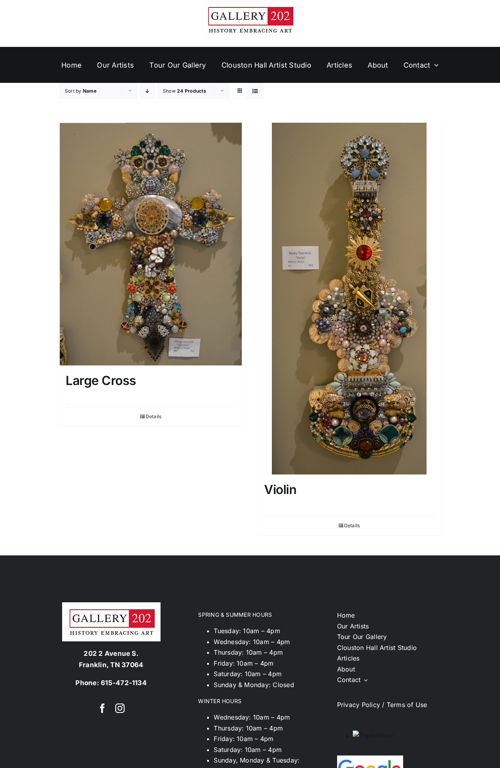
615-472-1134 (124, 683)
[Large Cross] (151, 244)
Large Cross (101, 380)
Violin (280, 489)
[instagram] (120, 708)
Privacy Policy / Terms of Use (382, 705)
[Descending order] (147, 91)
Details (154, 416)
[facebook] (102, 708)
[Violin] (349, 298)
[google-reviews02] (370, 759)
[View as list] (255, 90)
